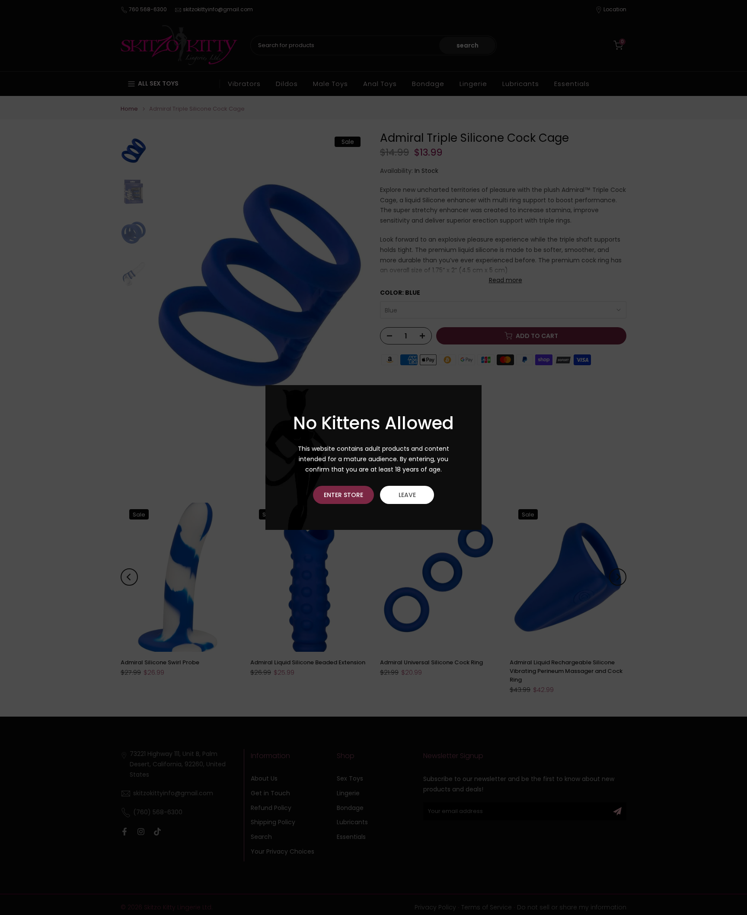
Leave (407, 495)
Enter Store (343, 495)
